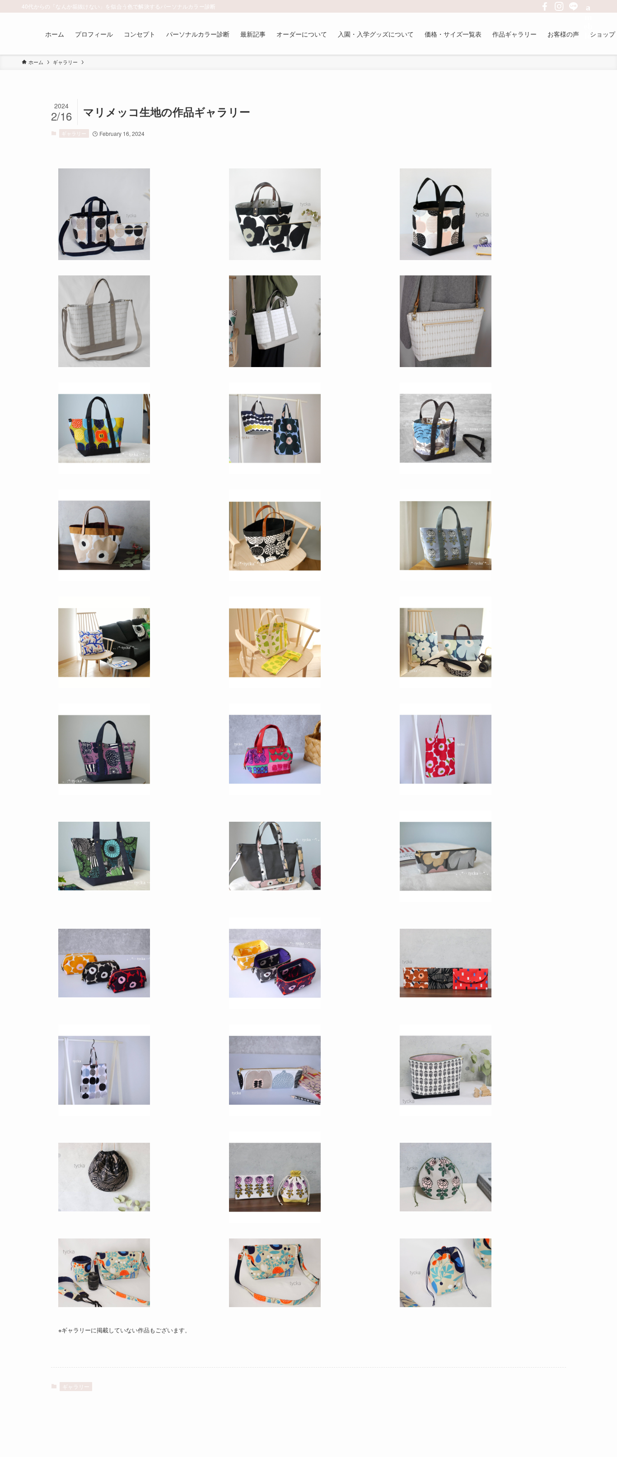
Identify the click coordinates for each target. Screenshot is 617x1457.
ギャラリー (73, 133)
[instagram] (559, 6)
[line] (573, 6)
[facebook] (545, 6)
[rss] (588, 6)
